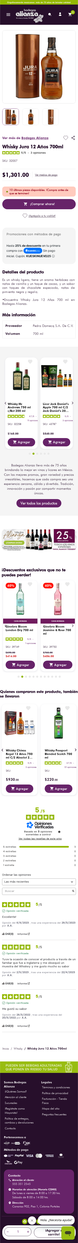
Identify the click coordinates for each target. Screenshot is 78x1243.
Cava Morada (20, 621)
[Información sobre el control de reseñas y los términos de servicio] (59, 831)
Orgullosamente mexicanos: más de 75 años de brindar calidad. (39, 2)
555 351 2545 (21, 1184)
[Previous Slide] (5, 403)
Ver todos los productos (39, 503)
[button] (46, 175)
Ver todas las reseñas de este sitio (40, 838)
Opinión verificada (17, 911)
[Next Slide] (72, 403)
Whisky (18, 1048)
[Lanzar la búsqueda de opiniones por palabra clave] (73, 891)
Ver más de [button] (25, 138)
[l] (60, 14)
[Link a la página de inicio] (6, 1048)
